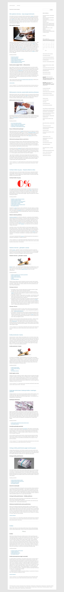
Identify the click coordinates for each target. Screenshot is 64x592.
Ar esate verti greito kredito (46, 88)
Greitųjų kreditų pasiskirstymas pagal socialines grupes (20, 422)
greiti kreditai (27, 383)
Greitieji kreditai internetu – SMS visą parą (48, 91)
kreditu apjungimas (35, 161)
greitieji (13, 188)
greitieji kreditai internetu (31, 517)
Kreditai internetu (33, 585)
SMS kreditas (44, 101)
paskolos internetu (19, 86)
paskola (36, 85)
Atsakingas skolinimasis (15, 551)
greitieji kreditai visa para (31, 239)
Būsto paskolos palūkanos (46, 144)
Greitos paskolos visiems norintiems (48, 53)
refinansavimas (31, 86)
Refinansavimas (14, 321)
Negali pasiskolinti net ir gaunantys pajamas (18, 201)
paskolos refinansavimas (21, 162)
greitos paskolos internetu (27, 85)
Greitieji (12, 292)
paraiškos (19, 210)
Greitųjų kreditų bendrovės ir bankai (17, 480)
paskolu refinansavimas (25, 86)
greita (21, 46)
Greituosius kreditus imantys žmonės (17, 550)
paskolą (33, 51)
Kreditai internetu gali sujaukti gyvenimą (48, 150)
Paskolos (11, 266)
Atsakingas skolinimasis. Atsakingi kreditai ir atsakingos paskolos (23, 391)
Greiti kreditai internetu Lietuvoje (47, 142)
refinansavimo (20, 70)
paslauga (19, 148)
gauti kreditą (25, 428)
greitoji (32, 314)
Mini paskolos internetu (15, 205)
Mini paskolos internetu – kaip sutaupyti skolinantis (22, 14)
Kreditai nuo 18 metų (46, 22)
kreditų (13, 19)
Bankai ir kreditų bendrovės (15, 275)
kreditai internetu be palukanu (28, 518)
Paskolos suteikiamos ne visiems (16, 60)
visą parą (22, 236)
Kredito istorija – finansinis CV (47, 155)
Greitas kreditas (12, 82)
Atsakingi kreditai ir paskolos (15, 203)
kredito (34, 43)
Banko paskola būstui (46, 140)
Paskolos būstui (28, 585)
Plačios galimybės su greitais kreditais (17, 202)
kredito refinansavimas (29, 161)
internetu (24, 49)
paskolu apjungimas (28, 162)
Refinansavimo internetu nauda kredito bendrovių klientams (24, 92)
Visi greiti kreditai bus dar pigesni (47, 93)
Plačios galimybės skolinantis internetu (17, 59)
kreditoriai (22, 223)
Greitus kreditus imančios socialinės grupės (18, 204)
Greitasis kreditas (12, 5)
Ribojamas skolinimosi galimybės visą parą (18, 61)
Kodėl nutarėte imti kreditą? (47, 73)
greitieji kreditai (25, 239)
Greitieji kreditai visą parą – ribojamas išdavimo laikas (22, 169)
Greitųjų (32, 16)
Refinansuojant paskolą (32, 132)
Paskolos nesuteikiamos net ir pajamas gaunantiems (19, 274)
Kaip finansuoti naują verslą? (47, 125)
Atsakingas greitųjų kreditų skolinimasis (17, 481)
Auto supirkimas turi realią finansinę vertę (48, 108)
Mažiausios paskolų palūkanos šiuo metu (48, 24)
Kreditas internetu (38, 585)
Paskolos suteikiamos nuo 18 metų (16, 62)
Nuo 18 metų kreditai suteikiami (16, 123)
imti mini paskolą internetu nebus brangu (26, 79)
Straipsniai (18, 5)
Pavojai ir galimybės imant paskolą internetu (18, 124)
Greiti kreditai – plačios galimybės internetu (18, 126)
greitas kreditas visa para (22, 383)
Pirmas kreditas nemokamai (47, 153)
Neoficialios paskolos (46, 130)
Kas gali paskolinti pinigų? (46, 103)
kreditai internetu (23, 161)
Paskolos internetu (45, 98)
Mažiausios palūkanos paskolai (16, 200)
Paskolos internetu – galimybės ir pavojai (19, 247)
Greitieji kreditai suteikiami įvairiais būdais (48, 67)
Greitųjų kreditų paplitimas (15, 368)
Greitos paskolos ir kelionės (46, 72)
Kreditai (12, 278)
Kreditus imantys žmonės (15, 367)
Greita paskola (48, 585)
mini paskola (33, 85)
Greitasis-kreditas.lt (13, 515)
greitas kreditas (21, 239)
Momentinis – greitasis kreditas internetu (48, 61)
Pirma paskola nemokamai (46, 55)
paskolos (15, 86)
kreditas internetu (30, 240)
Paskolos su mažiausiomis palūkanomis (17, 125)
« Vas (45, 50)
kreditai (20, 161)
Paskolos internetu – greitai (46, 136)
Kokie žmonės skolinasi (14, 56)
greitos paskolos (21, 85)
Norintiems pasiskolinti (13, 217)
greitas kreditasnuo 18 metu (27, 576)
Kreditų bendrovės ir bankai (16, 335)
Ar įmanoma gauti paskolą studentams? (48, 57)
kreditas (27, 240)
